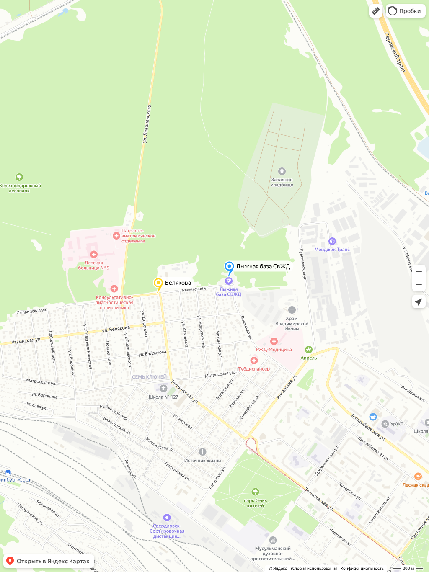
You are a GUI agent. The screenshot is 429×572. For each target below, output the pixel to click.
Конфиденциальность (362, 568)
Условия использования (313, 568)
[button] (375, 11)
